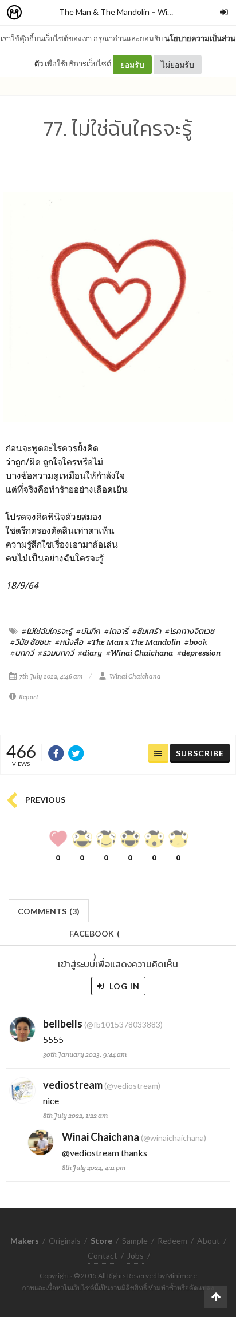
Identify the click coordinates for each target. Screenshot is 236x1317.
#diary (90, 653)
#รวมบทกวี (56, 653)
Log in (123, 986)
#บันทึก (88, 631)
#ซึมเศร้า (146, 631)
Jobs (135, 1255)
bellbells (62, 1023)
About (208, 1240)
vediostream (73, 1084)
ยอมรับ (132, 64)
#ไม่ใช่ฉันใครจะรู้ (47, 631)
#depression (199, 653)
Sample (135, 1240)
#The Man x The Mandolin (133, 642)
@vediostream (90, 1152)
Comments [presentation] (49, 911)
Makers (39, 13)
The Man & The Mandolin (104, 12)
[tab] (49, 910)
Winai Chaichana (135, 676)
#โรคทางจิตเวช (189, 631)
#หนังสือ (69, 642)
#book (195, 642)
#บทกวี (22, 653)
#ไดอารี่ (116, 631)
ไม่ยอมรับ (177, 64)
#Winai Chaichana (139, 653)
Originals (65, 1240)
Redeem (172, 1240)
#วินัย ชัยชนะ (30, 642)
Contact (102, 1255)
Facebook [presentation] (94, 937)
